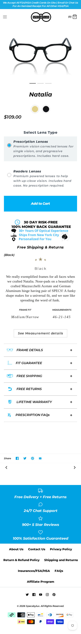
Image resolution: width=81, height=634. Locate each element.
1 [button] (33, 85)
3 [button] (48, 85)
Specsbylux (33, 606)
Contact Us (36, 549)
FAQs (59, 571)
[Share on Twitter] (24, 458)
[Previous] (6, 467)
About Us (16, 549)
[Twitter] (27, 594)
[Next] (74, 467)
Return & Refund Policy (21, 560)
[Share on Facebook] (17, 458)
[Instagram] (47, 594)
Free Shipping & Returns (40, 247)
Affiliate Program (40, 581)
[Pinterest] (53, 594)
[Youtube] (40, 594)
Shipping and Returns (61, 560)
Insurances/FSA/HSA (34, 571)
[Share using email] (40, 458)
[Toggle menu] (5, 17)
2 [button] (40, 85)
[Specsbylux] (40, 17)
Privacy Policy (61, 549)
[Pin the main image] (32, 458)
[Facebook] (33, 594)
